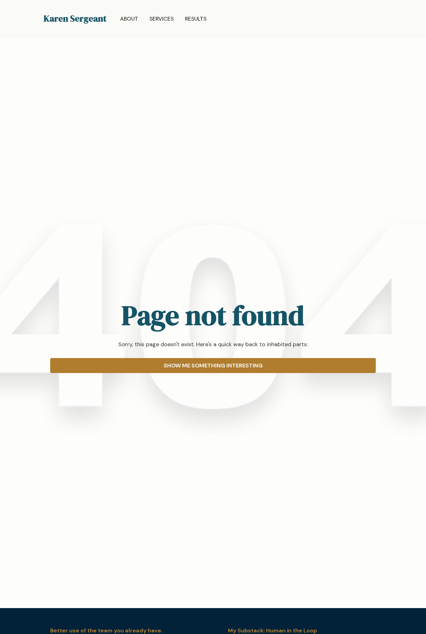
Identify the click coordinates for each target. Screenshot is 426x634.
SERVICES (161, 18)
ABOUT (129, 18)
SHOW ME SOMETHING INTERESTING (213, 365)
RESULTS (195, 18)
